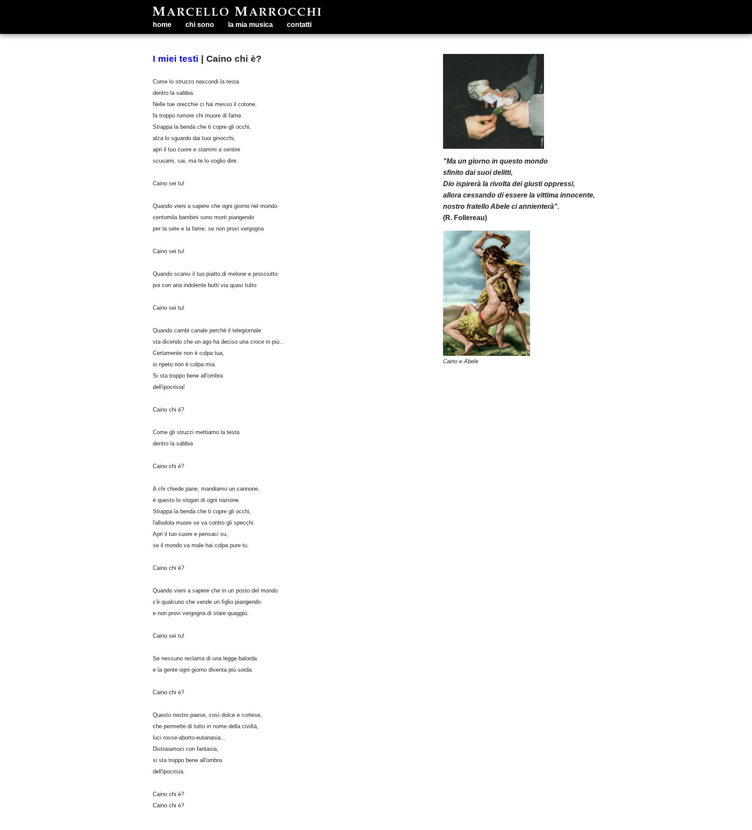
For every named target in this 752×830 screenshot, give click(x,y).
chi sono (199, 24)
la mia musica (250, 24)
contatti (299, 24)
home (162, 24)
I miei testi (175, 59)
